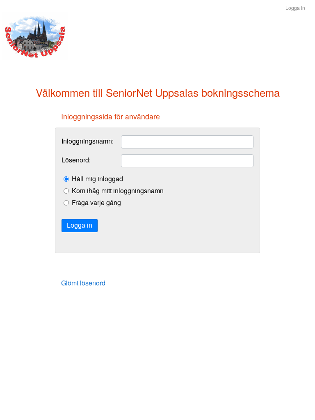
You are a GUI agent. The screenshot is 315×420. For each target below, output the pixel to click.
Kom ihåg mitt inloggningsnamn (118, 190)
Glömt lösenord (83, 283)
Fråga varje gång (96, 202)
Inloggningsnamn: (88, 141)
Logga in (79, 225)
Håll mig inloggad (97, 179)
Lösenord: (76, 160)
